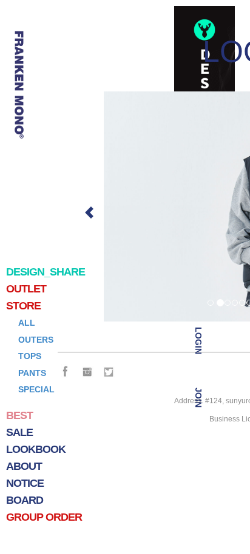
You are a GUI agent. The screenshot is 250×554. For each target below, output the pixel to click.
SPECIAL (36, 389)
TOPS (29, 356)
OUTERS (35, 340)
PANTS (32, 373)
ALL (26, 323)
